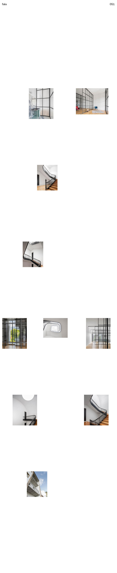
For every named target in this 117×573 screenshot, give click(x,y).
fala (4, 4)
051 (112, 4)
